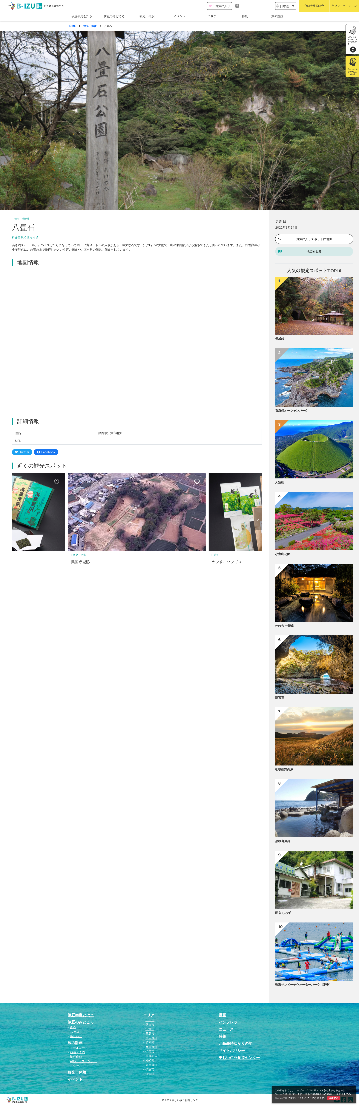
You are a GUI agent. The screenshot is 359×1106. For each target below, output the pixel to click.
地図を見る (314, 251)
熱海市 (149, 1024)
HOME (72, 25)
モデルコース (79, 1048)
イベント (179, 16)
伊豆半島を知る (81, 16)
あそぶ (74, 1031)
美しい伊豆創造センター (239, 1057)
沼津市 (149, 1029)
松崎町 (149, 1060)
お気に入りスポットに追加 (314, 239)
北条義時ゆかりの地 (235, 1043)
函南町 (149, 1042)
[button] (15, 519)
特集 (245, 16)
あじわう (76, 1036)
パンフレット (230, 1022)
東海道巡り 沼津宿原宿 (90, 562)
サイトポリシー (232, 1050)
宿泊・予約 (77, 1052)
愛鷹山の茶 (221, 562)
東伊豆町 (151, 1065)
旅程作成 (76, 1057)
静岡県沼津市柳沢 (26, 237)
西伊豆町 (151, 1047)
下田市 (149, 1020)
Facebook (48, 452)
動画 (222, 1015)
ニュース (226, 1029)
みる (73, 1027)
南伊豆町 (151, 1038)
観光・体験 (146, 16)
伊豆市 (149, 1069)
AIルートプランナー (83, 1061)
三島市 (149, 1033)
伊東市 (149, 1051)
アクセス (76, 1066)
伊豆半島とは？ (81, 1015)
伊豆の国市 (152, 1056)
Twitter (24, 452)
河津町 (149, 1074)
